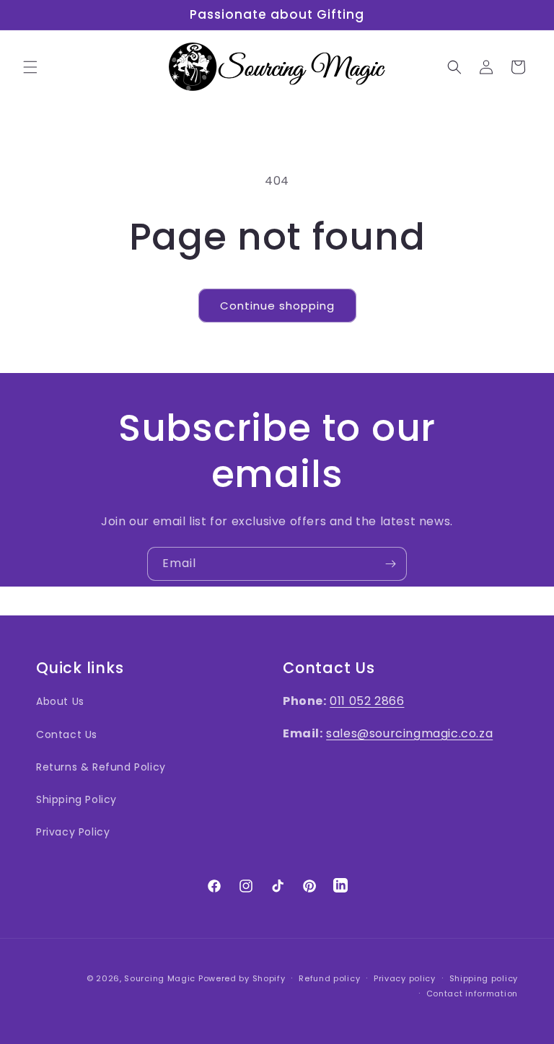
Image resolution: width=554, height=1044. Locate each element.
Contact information (472, 993)
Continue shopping (277, 305)
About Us (60, 701)
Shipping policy (484, 978)
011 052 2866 (367, 701)
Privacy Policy (73, 832)
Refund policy (329, 978)
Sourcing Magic (159, 978)
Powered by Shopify (242, 978)
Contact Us (66, 734)
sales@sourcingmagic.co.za (409, 733)
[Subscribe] (390, 564)
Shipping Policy (76, 799)
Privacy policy (405, 978)
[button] (30, 67)
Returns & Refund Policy (101, 767)
